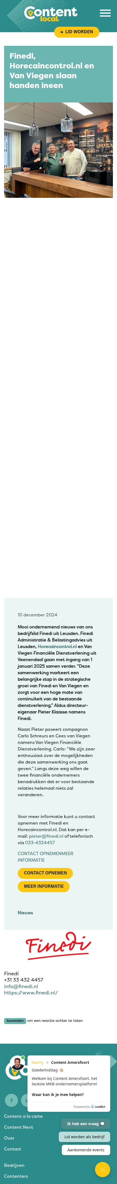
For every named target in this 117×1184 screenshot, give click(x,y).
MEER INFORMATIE (44, 887)
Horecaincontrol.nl (57, 646)
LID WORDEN (78, 32)
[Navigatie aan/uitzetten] (105, 13)
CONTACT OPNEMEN (39, 853)
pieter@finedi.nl (46, 836)
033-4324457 (40, 842)
